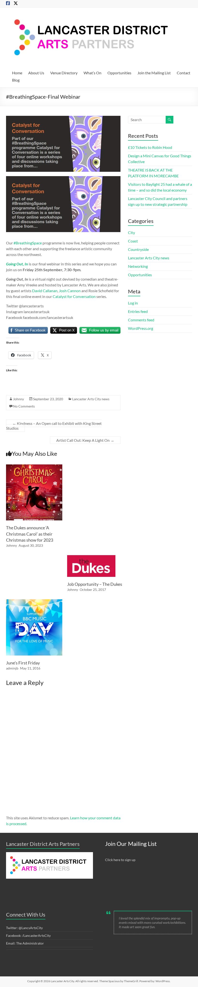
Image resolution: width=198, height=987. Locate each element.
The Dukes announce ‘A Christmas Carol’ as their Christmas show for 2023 (29, 533)
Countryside (138, 249)
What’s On (92, 72)
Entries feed (138, 311)
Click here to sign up (120, 860)
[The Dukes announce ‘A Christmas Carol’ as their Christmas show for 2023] (34, 466)
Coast (133, 241)
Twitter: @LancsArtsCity (24, 928)
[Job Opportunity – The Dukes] (91, 557)
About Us (36, 72)
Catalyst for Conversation (74, 296)
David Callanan (44, 290)
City (131, 232)
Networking (138, 266)
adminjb (12, 668)
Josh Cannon (70, 290)
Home (17, 72)
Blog (16, 80)
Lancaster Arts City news (90, 399)
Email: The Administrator (25, 943)
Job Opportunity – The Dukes (94, 584)
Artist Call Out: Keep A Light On (85, 440)
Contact (183, 72)
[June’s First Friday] (34, 601)
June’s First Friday (23, 662)
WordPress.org (140, 328)
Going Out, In (17, 264)
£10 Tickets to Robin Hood (150, 147)
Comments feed (141, 319)
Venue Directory (64, 72)
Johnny (18, 399)
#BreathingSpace (28, 243)
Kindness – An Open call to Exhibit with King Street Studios (54, 425)
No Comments (24, 406)
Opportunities (119, 72)
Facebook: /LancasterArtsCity (28, 935)
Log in (133, 303)
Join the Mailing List (154, 72)
